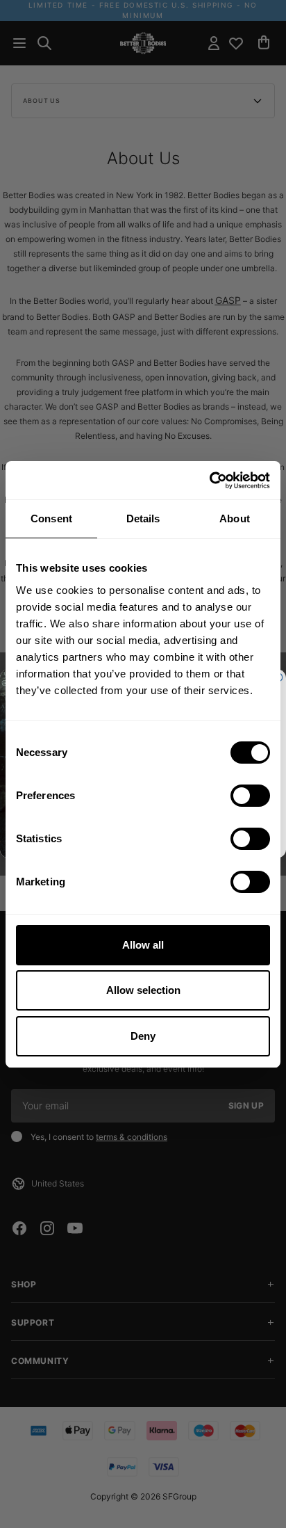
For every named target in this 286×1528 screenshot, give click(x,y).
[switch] (250, 796)
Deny (143, 1036)
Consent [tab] (51, 518)
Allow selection (143, 990)
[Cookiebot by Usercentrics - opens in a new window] (209, 481)
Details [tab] (143, 518)
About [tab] (234, 518)
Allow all (143, 945)
